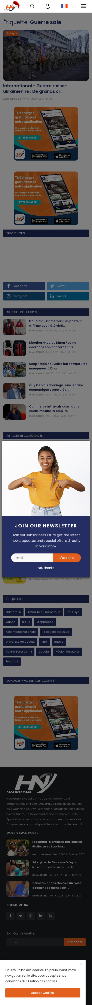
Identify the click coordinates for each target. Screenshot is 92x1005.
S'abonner (66, 558)
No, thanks (46, 567)
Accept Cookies (43, 993)
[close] (81, 964)
